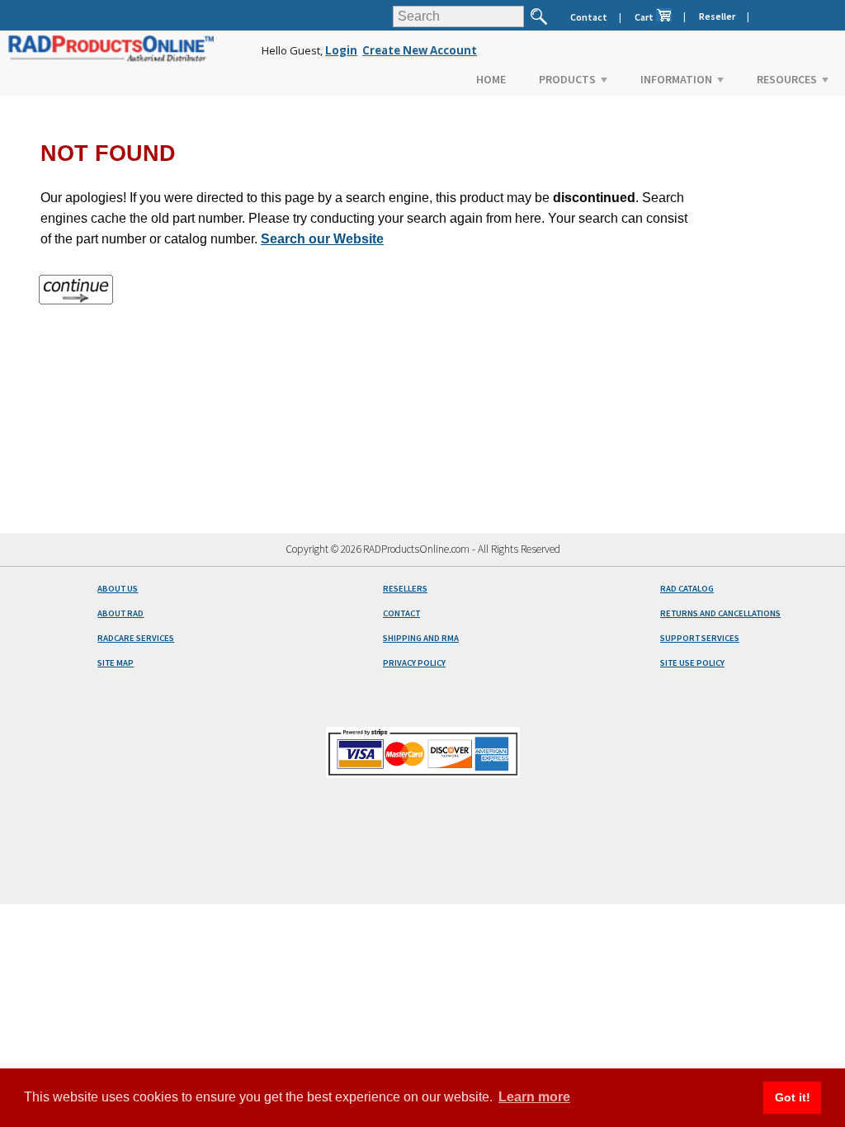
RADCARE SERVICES (135, 638)
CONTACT (401, 613)
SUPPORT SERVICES (699, 638)
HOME (491, 79)
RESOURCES (787, 79)
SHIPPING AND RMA (421, 638)
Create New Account (419, 50)
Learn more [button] (534, 1097)
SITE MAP (115, 663)
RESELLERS (405, 588)
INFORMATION (676, 79)
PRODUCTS (567, 79)
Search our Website (322, 239)
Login (341, 50)
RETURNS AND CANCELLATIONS (720, 613)
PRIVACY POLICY (414, 663)
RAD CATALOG (687, 588)
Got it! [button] (792, 1097)
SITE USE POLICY (692, 663)
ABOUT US (117, 588)
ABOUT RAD (120, 613)
